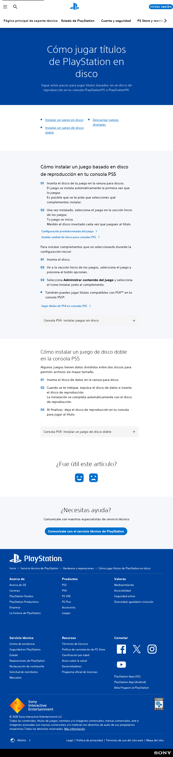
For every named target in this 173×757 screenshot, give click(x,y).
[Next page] (164, 20)
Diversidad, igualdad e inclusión (133, 602)
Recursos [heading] (69, 638)
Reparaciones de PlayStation (27, 661)
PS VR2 (66, 596)
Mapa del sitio (155, 740)
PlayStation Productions (24, 602)
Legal (69, 740)
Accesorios (68, 607)
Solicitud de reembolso (23, 672)
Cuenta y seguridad (116, 21)
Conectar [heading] (121, 638)
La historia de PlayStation (25, 613)
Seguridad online (124, 596)
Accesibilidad (122, 590)
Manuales (15, 677)
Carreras (14, 590)
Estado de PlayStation (78, 21)
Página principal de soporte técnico (31, 21)
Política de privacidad (89, 740)
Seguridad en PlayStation (25, 649)
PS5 (64, 585)
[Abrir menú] (5, 6)
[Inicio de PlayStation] (74, 7)
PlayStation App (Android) (130, 682)
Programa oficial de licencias (80, 672)
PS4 (64, 590)
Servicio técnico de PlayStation (39, 568)
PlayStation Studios (21, 596)
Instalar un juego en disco (64, 120)
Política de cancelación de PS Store (83, 649)
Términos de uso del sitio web (124, 740)
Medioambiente (124, 585)
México (21, 740)
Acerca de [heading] (17, 579)
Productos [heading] (70, 579)
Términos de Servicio (75, 644)
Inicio (12, 568)
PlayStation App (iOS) (127, 676)
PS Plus (66, 602)
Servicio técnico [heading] (21, 638)
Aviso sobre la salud (74, 661)
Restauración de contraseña (26, 666)
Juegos (66, 613)
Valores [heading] (120, 579)
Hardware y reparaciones (78, 568)
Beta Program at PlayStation (131, 688)
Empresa (14, 607)
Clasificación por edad (75, 655)
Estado (13, 655)
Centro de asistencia (22, 644)
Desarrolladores (72, 666)
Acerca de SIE (17, 585)
